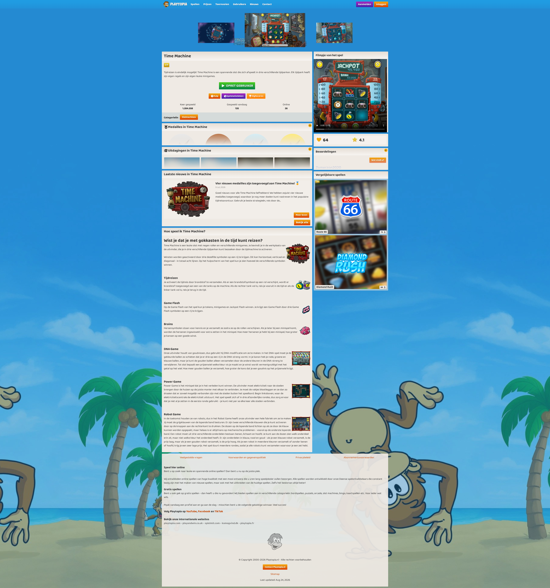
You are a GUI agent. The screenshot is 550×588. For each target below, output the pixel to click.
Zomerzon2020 (328, 168)
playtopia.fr (247, 523)
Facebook (204, 511)
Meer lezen (301, 215)
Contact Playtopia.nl (275, 567)
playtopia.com (172, 523)
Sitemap (275, 574)
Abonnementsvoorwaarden (359, 458)
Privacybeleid (303, 458)
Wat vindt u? (377, 160)
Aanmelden (364, 4)
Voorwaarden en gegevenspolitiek (247, 458)
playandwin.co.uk (192, 523)
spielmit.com (212, 523)
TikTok (219, 511)
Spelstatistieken (235, 96)
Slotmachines (189, 117)
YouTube (191, 511)
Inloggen (381, 4)
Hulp (216, 96)
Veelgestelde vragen (191, 458)
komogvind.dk (230, 523)
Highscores (257, 96)
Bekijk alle (302, 222)
